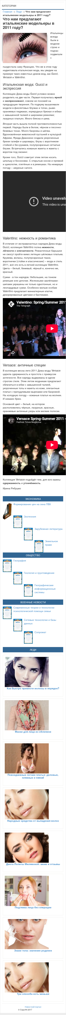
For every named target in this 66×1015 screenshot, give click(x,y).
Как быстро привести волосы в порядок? (33, 688)
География (19, 560)
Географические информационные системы (45, 588)
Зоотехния (30, 516)
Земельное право (51, 542)
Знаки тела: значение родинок (33, 950)
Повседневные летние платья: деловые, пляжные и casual (33, 776)
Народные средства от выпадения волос (33, 820)
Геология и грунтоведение (39, 572)
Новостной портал (33, 1006)
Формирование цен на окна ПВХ (32, 504)
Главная (7, 11)
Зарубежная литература (48, 528)
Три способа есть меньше (33, 993)
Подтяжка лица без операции (33, 907)
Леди (19, 11)
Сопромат (40, 632)
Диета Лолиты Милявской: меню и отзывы (33, 864)
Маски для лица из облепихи (33, 731)
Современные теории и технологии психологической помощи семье (33, 609)
